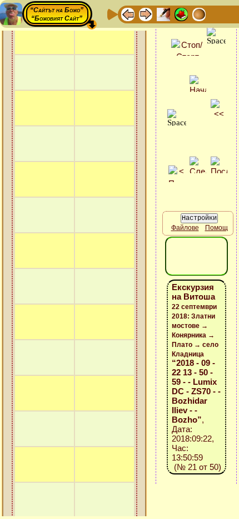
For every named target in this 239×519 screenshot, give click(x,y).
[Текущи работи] (199, 13)
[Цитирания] (181, 13)
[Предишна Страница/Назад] (128, 13)
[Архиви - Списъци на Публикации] (163, 13)
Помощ (216, 228)
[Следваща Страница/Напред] (145, 13)
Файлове (185, 228)
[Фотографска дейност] (216, 13)
